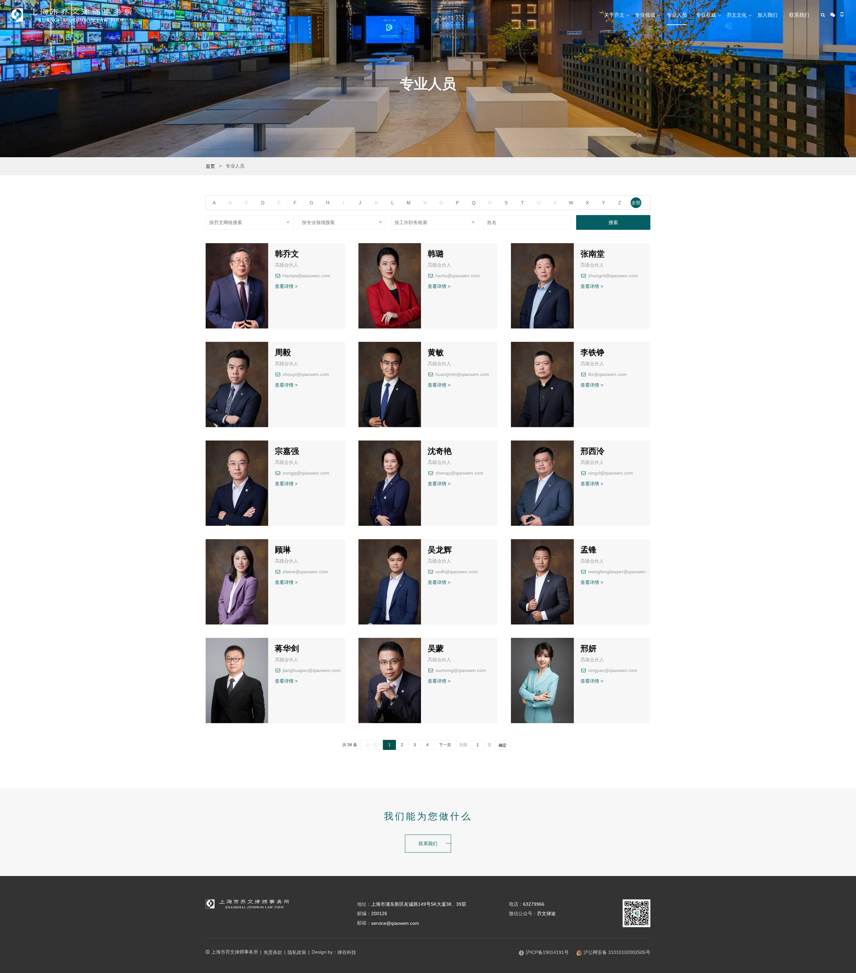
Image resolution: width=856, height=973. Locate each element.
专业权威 (706, 15)
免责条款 (272, 952)
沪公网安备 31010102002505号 (616, 952)
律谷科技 (346, 952)
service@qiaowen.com (395, 923)
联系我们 (799, 15)
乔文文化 (737, 15)
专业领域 (645, 15)
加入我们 (767, 15)
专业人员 (677, 15)
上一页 (372, 745)
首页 (210, 166)
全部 (636, 202)
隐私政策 (297, 952)
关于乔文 (614, 15)
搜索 (613, 222)
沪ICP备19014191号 (547, 952)
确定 (503, 745)
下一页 (445, 745)
